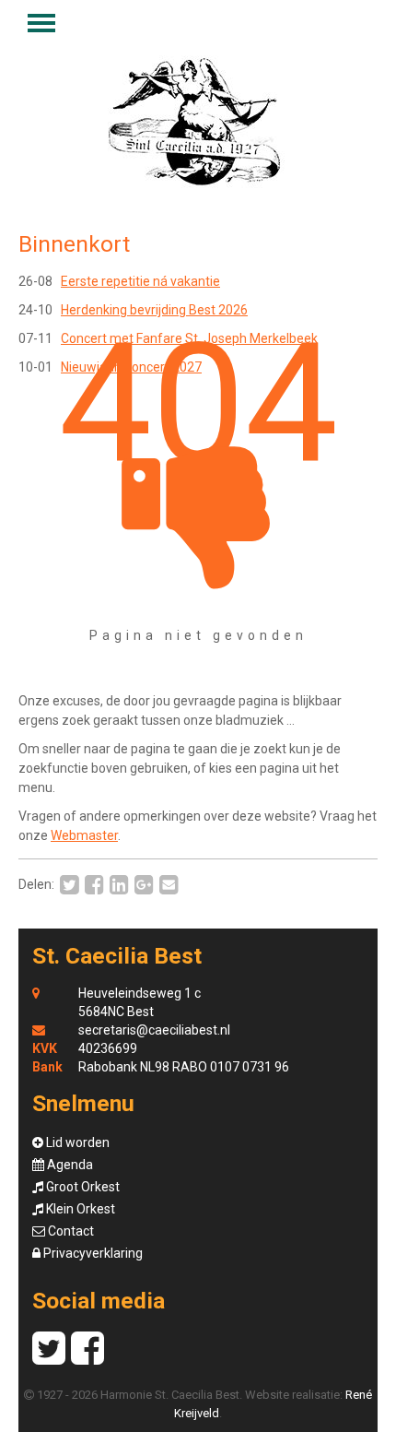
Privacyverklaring (92, 1253)
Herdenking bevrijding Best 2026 (154, 309)
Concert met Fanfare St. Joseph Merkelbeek (189, 338)
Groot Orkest (81, 1186)
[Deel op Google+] (141, 885)
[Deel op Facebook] (91, 885)
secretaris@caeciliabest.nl (154, 1030)
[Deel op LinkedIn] (116, 885)
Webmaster (84, 835)
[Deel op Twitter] (66, 885)
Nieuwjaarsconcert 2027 (131, 367)
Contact (69, 1231)
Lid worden (76, 1142)
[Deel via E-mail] (166, 885)
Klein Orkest (79, 1208)
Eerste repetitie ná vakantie (140, 281)
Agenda (68, 1164)
